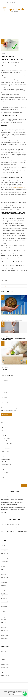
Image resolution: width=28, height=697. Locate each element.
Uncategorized (4, 677)
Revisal (4, 453)
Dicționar (5, 469)
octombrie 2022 (4, 635)
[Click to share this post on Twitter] (7, 286)
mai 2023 (3, 617)
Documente (3, 656)
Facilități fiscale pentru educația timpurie (12, 370)
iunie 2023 (3, 614)
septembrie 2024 (4, 582)
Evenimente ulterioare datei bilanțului (11, 320)
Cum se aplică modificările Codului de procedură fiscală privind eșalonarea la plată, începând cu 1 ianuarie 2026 (13, 508)
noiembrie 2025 (4, 556)
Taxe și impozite (6, 438)
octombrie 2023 (4, 603)
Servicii (2, 430)
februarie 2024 (4, 598)
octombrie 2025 (4, 558)
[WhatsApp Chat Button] (25, 694)
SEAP (2, 427)
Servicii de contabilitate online (8, 432)
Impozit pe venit (8, 448)
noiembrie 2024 (4, 579)
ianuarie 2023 (3, 627)
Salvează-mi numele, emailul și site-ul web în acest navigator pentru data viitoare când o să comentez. (13, 409)
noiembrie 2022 (4, 632)
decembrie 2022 (4, 630)
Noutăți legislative (4, 667)
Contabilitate (3, 651)
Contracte (4, 461)
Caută (2, 483)
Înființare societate (4, 425)
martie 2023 (3, 622)
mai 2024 (3, 593)
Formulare (3, 662)
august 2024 (3, 585)
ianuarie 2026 (3, 550)
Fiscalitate (5, 53)
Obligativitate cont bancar (6, 512)
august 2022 (3, 640)
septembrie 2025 (4, 561)
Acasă (2, 422)
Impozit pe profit (8, 443)
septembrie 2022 (4, 638)
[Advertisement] (14, 24)
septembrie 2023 (4, 606)
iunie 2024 (3, 590)
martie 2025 (3, 569)
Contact (2, 477)
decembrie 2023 (4, 601)
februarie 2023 (4, 625)
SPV (3, 456)
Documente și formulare (6, 459)
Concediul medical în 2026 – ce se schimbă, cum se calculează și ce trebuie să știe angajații (12, 503)
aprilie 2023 (3, 619)
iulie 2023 (3, 611)
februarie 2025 (4, 572)
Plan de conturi (5, 472)
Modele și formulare (6, 475)
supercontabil (4, 524)
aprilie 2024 (3, 595)
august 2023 (3, 609)
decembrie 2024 (4, 577)
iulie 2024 (3, 587)
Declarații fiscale (8, 440)
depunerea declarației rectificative (18, 187)
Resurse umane (5, 451)
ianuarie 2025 (3, 574)
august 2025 (3, 564)
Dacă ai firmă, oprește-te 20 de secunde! (9, 496)
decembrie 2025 (4, 553)
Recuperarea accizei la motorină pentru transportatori (12, 499)
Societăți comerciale (5, 675)
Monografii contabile (6, 464)
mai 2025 (3, 566)
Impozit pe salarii (8, 446)
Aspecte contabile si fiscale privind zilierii (16, 524)
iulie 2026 (3, 545)
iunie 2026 (3, 548)
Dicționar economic (6, 467)
